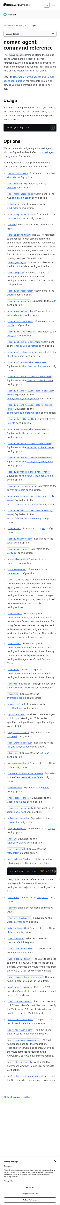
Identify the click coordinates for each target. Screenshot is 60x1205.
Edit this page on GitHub (18, 1097)
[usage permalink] (20, 101)
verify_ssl (12, 552)
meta (10, 767)
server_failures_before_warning (24, 518)
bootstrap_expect (17, 218)
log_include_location (18, 746)
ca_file (10, 325)
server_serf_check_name (40, 461)
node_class (20, 801)
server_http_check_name (40, 447)
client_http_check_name (40, 380)
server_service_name (38, 433)
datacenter (13, 573)
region (51, 828)
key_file (11, 422)
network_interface (31, 777)
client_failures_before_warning (23, 412)
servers (18, 921)
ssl (43, 528)
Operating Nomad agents (27, 76)
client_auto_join (15, 356)
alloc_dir (11, 177)
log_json (44, 752)
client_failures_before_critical (23, 398)
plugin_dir (12, 822)
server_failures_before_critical (23, 504)
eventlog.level (14, 708)
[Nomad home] (9, 14)
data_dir (11, 563)
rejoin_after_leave (16, 842)
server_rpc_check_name (40, 475)
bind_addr (12, 207)
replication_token (21, 197)
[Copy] (53, 128)
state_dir (11, 932)
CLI (26, 25)
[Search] (47, 5)
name (46, 787)
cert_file (11, 335)
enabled (11, 187)
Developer (8, 25)
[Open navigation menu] (54, 5)
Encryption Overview (22, 687)
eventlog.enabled (16, 697)
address (11, 294)
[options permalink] (23, 141)
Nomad (19, 25)
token (10, 542)
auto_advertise (15, 315)
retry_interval (14, 852)
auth (53, 300)
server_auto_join (16, 489)
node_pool (20, 811)
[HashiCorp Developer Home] (16, 4)
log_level (12, 736)
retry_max (42, 897)
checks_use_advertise (26, 345)
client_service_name (37, 366)
